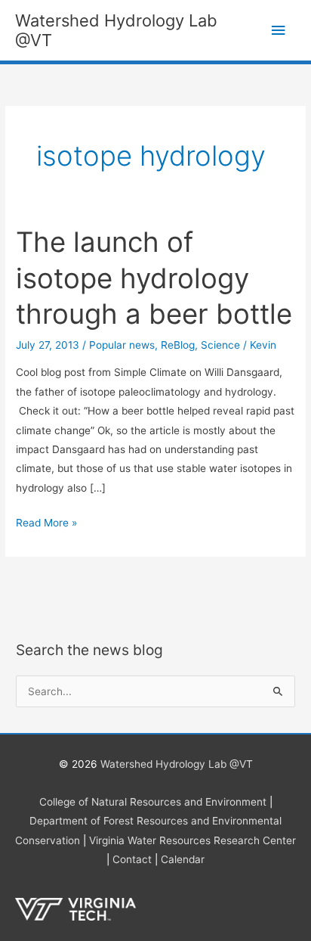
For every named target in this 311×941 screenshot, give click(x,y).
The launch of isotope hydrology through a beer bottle (154, 278)
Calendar (183, 859)
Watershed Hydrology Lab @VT (176, 764)
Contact (132, 859)
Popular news (122, 345)
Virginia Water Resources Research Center (192, 840)
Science (220, 345)
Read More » (46, 524)
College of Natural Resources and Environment (152, 802)
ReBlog (178, 345)
